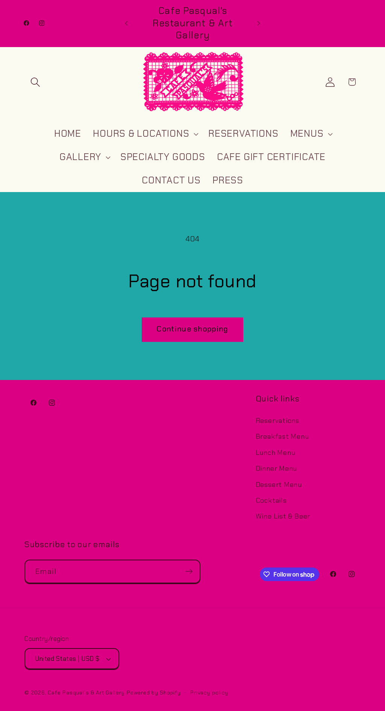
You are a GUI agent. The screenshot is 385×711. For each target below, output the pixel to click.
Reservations (277, 420)
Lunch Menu (276, 452)
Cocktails (271, 500)
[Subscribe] (189, 571)
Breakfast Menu (282, 436)
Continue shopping (192, 329)
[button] (35, 82)
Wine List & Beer (283, 516)
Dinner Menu (276, 468)
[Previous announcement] (126, 23)
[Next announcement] (258, 23)
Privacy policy (209, 692)
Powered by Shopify (154, 692)
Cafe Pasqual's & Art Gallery (86, 692)
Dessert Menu (279, 484)
